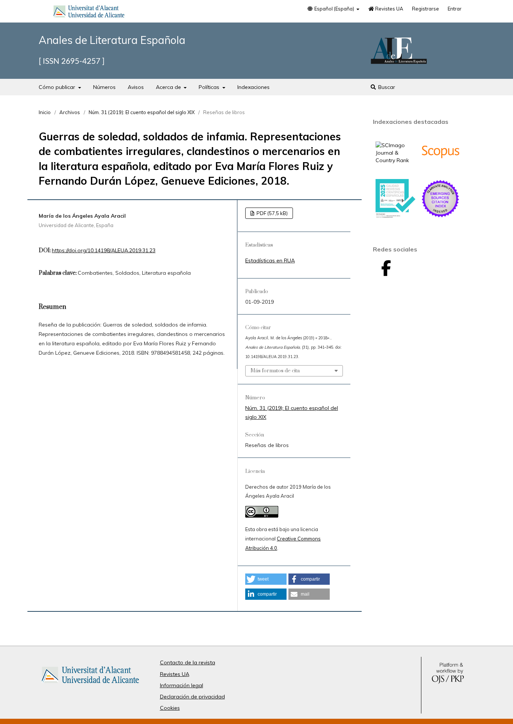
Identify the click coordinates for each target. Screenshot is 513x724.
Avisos (136, 87)
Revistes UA (388, 9)
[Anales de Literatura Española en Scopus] (440, 169)
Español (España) (334, 9)
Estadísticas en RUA (270, 260)
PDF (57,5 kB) (271, 213)
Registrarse (425, 9)
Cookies (170, 707)
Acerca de (169, 87)
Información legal (181, 685)
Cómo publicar (58, 87)
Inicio (45, 112)
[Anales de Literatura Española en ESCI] (440, 216)
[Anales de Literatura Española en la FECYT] (395, 216)
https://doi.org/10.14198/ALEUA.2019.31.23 (103, 250)
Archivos (69, 112)
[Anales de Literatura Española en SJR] (395, 160)
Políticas (210, 87)
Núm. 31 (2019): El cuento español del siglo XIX (142, 112)
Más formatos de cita (275, 370)
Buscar (386, 87)
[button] (266, 579)
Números (104, 87)
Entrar (455, 9)
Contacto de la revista (187, 662)
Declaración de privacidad (192, 696)
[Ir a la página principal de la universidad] (89, 13)
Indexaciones (253, 87)
